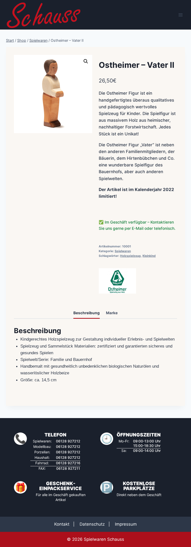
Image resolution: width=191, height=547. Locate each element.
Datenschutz (92, 524)
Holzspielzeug (130, 256)
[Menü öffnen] (180, 15)
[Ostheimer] (117, 281)
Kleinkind (149, 256)
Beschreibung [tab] (86, 313)
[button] (85, 61)
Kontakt (61, 524)
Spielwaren (123, 251)
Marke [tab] (112, 313)
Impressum (126, 524)
